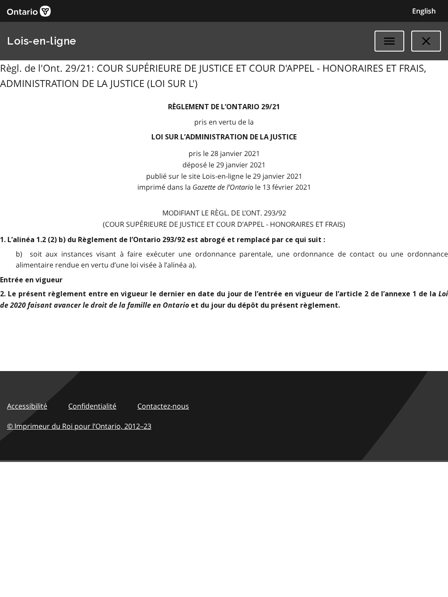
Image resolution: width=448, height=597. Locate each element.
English (424, 11)
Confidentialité (92, 406)
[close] (426, 41)
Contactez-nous (163, 406)
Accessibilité (27, 406)
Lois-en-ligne (42, 41)
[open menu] (389, 41)
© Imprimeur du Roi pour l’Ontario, (79, 426)
